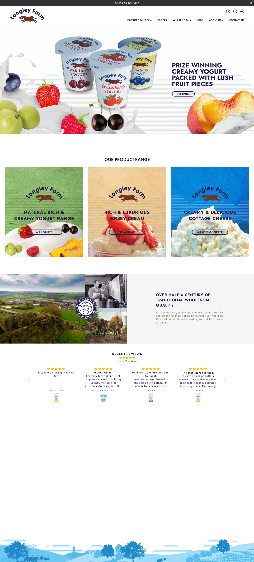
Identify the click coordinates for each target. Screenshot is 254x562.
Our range (183, 94)
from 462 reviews (127, 361)
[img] (127, 357)
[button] (29, 380)
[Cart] (242, 12)
